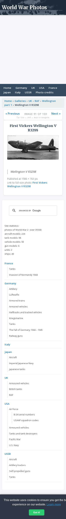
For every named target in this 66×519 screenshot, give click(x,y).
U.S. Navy (14, 445)
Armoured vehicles (19, 383)
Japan (7, 92)
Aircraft (13, 357)
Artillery (13, 288)
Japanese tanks (17, 369)
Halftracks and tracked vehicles (25, 312)
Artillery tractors (17, 465)
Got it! (36, 512)
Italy (18, 92)
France (53, 87)
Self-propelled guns (19, 471)
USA (41, 87)
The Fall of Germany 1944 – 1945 (26, 329)
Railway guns (16, 335)
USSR (28, 92)
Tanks (12, 268)
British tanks (15, 389)
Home (7, 87)
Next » (56, 113)
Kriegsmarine (16, 318)
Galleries (20, 101)
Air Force (13, 409)
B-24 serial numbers (24, 414)
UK (33, 87)
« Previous (12, 113)
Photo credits (45, 92)
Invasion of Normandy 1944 (23, 274)
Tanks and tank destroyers (23, 433)
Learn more (54, 504)
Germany (21, 87)
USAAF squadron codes (26, 420)
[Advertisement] (33, 49)
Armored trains (17, 300)
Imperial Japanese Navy (21, 363)
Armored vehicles (18, 306)
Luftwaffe (14, 294)
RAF (37, 101)
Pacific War (15, 439)
